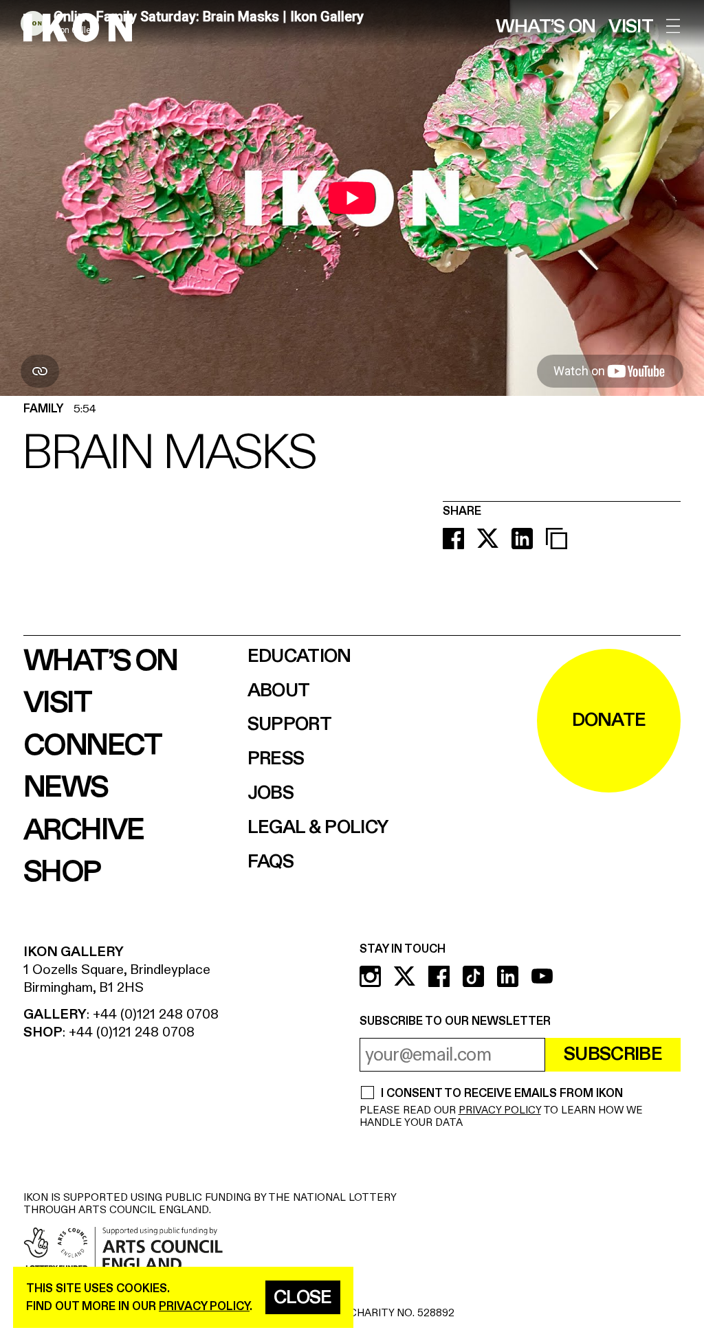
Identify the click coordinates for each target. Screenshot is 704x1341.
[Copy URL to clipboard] (556, 538)
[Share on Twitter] (487, 538)
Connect (92, 746)
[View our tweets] (404, 976)
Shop (61, 872)
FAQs (271, 862)
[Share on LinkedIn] (522, 538)
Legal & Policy (318, 828)
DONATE (609, 720)
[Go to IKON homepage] (77, 26)
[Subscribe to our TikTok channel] (473, 976)
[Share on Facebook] (453, 538)
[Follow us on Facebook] (439, 976)
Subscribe (613, 1054)
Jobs (271, 793)
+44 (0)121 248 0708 (156, 1014)
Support (289, 724)
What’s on (546, 27)
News (65, 788)
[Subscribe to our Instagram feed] (370, 976)
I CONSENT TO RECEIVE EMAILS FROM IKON (501, 1094)
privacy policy (204, 1306)
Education (299, 656)
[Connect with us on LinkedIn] (507, 976)
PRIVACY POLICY (500, 1110)
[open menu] (673, 26)
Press (276, 759)
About (279, 691)
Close (303, 1297)
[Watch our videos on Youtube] (542, 976)
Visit (630, 27)
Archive (83, 830)
